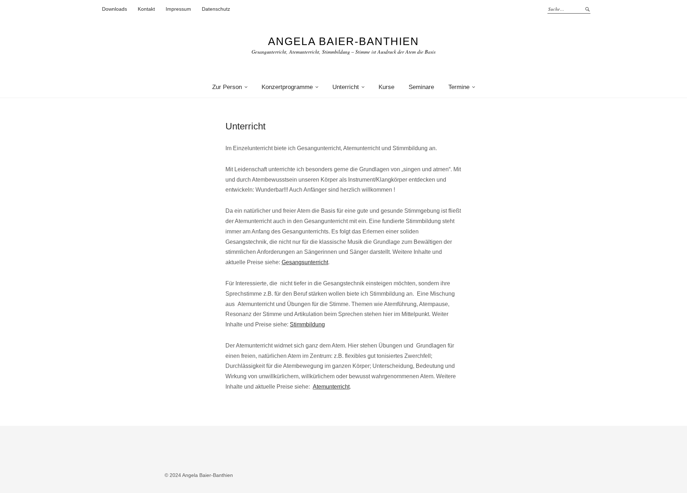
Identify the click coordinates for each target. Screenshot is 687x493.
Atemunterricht (331, 387)
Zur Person (227, 87)
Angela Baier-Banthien (343, 41)
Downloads (114, 9)
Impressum (178, 9)
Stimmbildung (307, 324)
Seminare (421, 87)
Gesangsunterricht (305, 262)
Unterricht (345, 87)
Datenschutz (216, 9)
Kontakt (146, 9)
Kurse (386, 87)
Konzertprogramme (287, 87)
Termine (458, 87)
